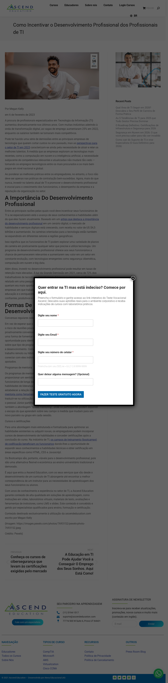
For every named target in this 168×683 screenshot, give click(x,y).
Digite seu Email (48, 334)
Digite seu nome (48, 315)
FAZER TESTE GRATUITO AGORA (60, 394)
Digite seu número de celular (56, 352)
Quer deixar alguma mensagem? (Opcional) (63, 374)
